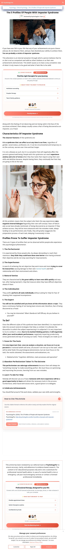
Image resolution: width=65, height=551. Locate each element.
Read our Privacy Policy (36, 542)
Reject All (32, 547)
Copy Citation (12, 424)
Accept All (49, 547)
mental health (41, 269)
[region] (32, 540)
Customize (16, 547)
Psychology (12, 7)
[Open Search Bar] (63, 2)
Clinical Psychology (22, 7)
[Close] (63, 531)
